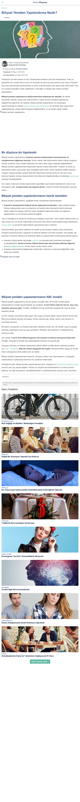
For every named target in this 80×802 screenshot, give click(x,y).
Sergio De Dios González (17, 65)
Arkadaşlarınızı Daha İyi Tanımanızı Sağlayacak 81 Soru (28, 656)
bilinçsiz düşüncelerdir (14, 246)
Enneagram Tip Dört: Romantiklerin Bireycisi (22, 556)
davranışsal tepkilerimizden (67, 364)
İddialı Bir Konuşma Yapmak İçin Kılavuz (20, 456)
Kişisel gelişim (6, 554)
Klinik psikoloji (7, 620)
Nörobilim (5, 587)
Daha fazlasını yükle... (40, 662)
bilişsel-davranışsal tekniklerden (36, 106)
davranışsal (73, 176)
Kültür (4, 654)
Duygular (5, 521)
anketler (35, 240)
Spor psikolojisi (7, 421)
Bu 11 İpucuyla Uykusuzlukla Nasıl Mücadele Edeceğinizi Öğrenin (32, 490)
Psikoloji (4, 8)
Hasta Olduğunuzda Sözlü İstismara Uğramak (23, 623)
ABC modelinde (11, 349)
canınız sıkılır (7, 225)
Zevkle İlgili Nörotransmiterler (16, 589)
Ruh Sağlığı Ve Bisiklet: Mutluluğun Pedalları (22, 423)
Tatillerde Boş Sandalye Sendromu (18, 523)
